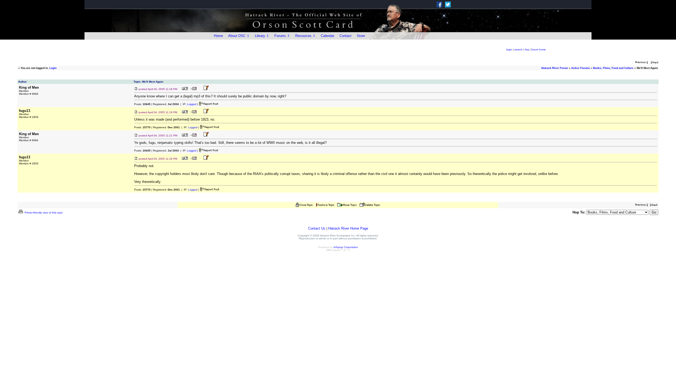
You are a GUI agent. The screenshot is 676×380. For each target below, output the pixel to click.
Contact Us (316, 228)
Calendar (327, 36)
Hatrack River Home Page (348, 228)
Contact (345, 36)
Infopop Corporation (346, 247)
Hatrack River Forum (554, 67)
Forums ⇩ (282, 36)
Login (53, 67)
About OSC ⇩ (239, 36)
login (509, 49)
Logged (191, 104)
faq (527, 49)
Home (218, 36)
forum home (538, 49)
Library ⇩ (262, 36)
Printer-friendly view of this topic (43, 212)
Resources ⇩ (305, 36)
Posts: (142, 104)
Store (361, 36)
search (518, 49)
